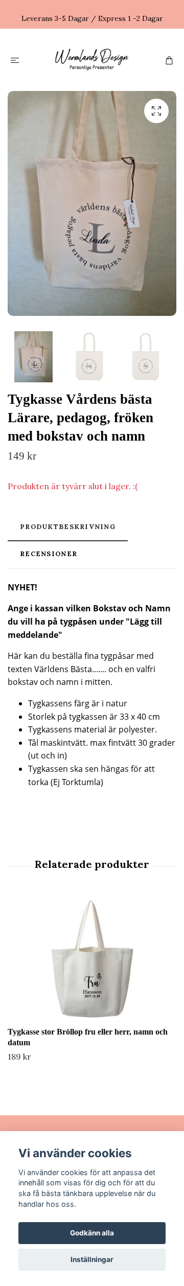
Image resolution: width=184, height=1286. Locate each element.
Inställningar (92, 1259)
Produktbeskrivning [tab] (68, 526)
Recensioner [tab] (48, 553)
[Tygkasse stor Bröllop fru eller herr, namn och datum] (92, 959)
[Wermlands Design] (92, 59)
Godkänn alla (92, 1233)
